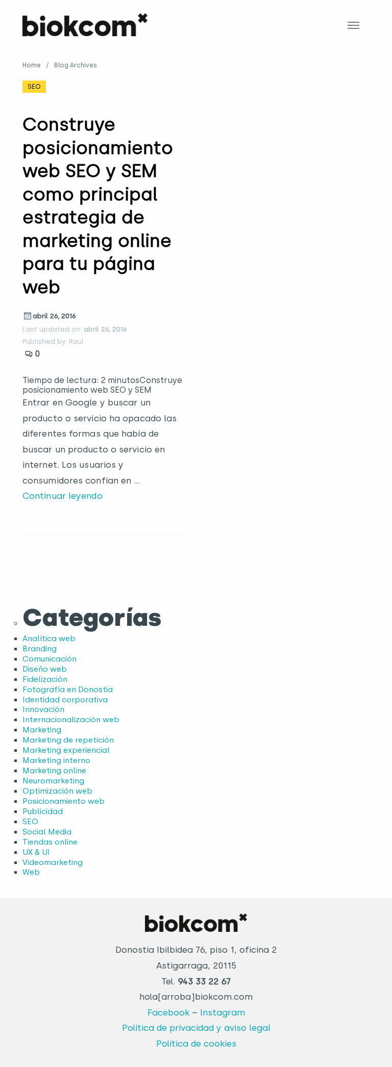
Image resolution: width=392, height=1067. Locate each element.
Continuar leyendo (62, 496)
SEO (34, 86)
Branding (39, 648)
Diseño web (44, 669)
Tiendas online (50, 842)
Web (31, 872)
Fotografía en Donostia (67, 689)
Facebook (168, 1012)
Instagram (222, 1012)
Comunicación (49, 659)
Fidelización (44, 679)
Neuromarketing (53, 780)
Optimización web (57, 791)
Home (31, 65)
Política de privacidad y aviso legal (196, 1028)
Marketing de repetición (68, 740)
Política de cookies (196, 1043)
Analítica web (49, 638)
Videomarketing (52, 862)
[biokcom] (85, 24)
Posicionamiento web (63, 801)
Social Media (46, 831)
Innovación (43, 709)
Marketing (41, 729)
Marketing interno (56, 760)
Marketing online (54, 770)
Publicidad (42, 811)
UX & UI (36, 852)
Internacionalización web (70, 719)
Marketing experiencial (66, 750)
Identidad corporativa (65, 699)
